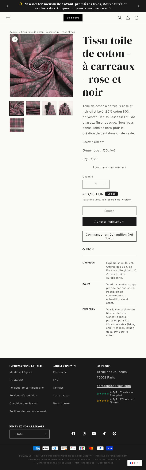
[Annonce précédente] (7, 6)
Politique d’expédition (23, 395)
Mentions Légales (21, 372)
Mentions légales (84, 462)
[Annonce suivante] (138, 6)
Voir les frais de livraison (116, 199)
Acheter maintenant (109, 221)
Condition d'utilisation (24, 403)
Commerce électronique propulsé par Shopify (66, 455)
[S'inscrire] (45, 434)
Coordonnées (105, 462)
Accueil (14, 32)
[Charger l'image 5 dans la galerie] (17, 125)
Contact (58, 387)
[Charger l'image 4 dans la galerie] (66, 108)
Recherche (60, 372)
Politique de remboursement (28, 411)
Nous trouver (61, 403)
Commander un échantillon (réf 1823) (109, 236)
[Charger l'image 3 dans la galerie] (49, 108)
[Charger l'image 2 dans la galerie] (33, 108)
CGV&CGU (16, 379)
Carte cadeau (61, 395)
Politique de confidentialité (27, 387)
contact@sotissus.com (114, 386)
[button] (8, 17)
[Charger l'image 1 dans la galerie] (17, 108)
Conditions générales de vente (54, 462)
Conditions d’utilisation (77, 459)
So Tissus (34, 455)
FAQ (55, 379)
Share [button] (90, 249)
